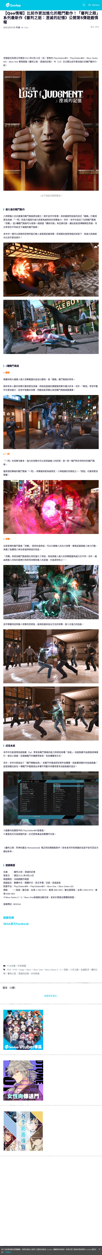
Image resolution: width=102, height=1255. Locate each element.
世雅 (66, 969)
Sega (21, 969)
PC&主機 (11, 965)
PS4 (9, 969)
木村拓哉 (35, 973)
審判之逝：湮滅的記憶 (18, 973)
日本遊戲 (22, 965)
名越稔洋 (85, 969)
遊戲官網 (8, 917)
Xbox (28, 969)
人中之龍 (74, 969)
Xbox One (38, 969)
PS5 (15, 969)
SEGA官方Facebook (16, 924)
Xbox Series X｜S (53, 969)
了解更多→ (8, 1252)
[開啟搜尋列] (84, 5)
